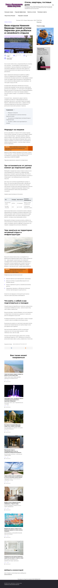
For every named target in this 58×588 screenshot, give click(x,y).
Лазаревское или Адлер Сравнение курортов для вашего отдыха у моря (13, 557)
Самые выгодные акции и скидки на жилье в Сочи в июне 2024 (13, 375)
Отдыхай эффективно (20, 12)
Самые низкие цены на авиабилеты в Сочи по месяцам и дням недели (13, 476)
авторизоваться (8, 574)
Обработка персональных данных (11, 584)
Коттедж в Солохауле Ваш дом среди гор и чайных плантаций (12, 425)
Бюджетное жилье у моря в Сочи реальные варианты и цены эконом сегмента (13, 530)
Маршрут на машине (13, 112)
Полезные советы (42, 12)
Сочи (7, 50)
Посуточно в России (10, 15)
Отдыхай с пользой (23, 15)
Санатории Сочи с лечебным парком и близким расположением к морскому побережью (13, 400)
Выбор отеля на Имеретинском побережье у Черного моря (12, 503)
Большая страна (9, 12)
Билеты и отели (32, 12)
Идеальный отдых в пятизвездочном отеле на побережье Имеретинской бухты (12, 451)
